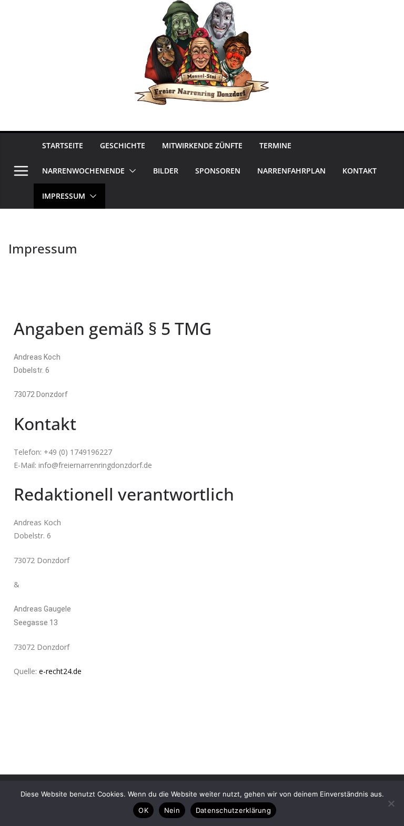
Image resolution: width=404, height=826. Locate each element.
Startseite (62, 145)
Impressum (63, 196)
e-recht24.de (60, 671)
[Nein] (391, 803)
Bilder (165, 171)
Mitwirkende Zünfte (202, 145)
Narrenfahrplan (291, 171)
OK (143, 810)
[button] (130, 171)
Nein (172, 810)
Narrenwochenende (83, 171)
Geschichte (122, 145)
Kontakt (359, 171)
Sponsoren (217, 171)
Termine (275, 145)
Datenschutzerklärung (233, 810)
